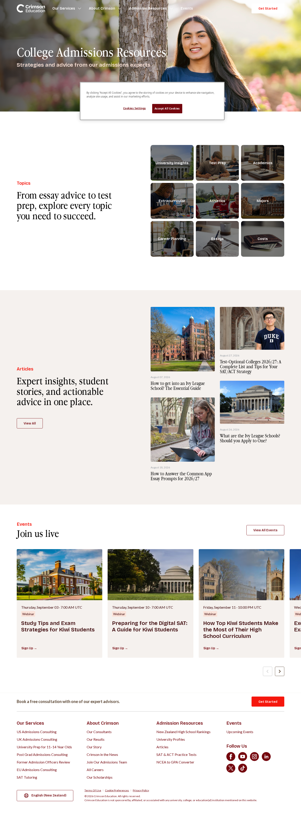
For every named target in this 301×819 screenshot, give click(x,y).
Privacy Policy (141, 790)
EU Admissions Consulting (37, 769)
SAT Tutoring (27, 777)
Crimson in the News (102, 754)
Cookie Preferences (117, 790)
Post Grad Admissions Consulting (42, 754)
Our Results (95, 739)
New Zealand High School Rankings (183, 732)
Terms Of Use (92, 790)
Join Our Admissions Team (107, 762)
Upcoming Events (239, 732)
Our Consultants (99, 732)
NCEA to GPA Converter (175, 762)
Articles (162, 747)
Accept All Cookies (167, 108)
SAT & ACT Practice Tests (176, 754)
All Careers (95, 769)
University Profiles (170, 739)
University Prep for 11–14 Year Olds (44, 747)
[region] (152, 101)
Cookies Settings (134, 108)
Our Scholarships (100, 777)
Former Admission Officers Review (43, 762)
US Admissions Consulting (37, 732)
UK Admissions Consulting (37, 739)
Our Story (94, 747)
